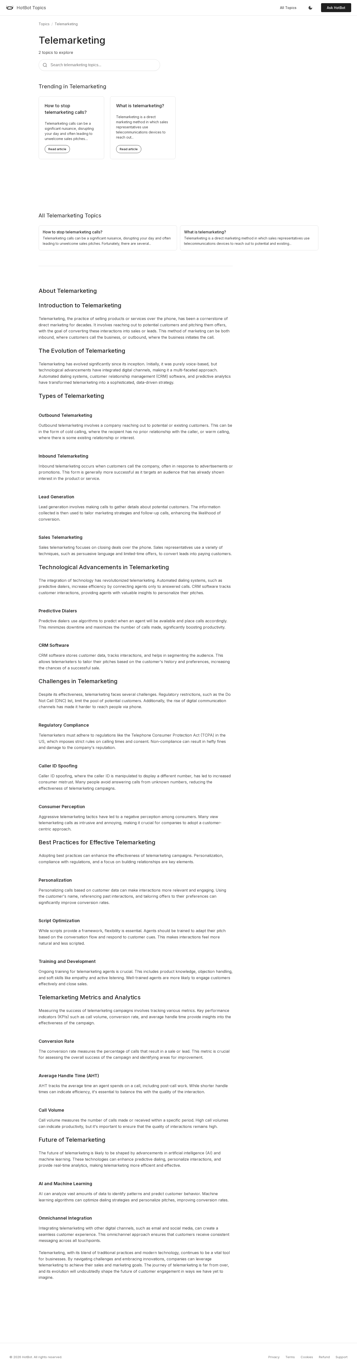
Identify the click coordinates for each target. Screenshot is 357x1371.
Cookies (307, 1357)
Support (342, 1357)
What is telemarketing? (140, 105)
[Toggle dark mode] (310, 8)
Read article (57, 149)
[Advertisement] (178, 182)
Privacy (274, 1357)
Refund (324, 1357)
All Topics (288, 8)
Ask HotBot (336, 8)
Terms (290, 1357)
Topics (44, 24)
